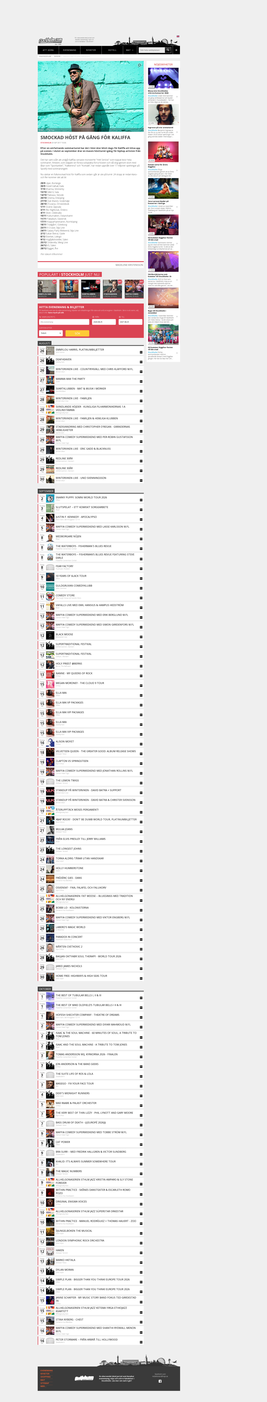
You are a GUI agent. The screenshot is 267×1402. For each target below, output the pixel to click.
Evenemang (69, 50)
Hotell (112, 50)
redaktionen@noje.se (160, 1376)
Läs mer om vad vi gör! (122, 1381)
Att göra (48, 50)
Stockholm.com (45, 56)
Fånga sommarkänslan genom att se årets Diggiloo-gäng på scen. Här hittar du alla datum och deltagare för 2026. (161, 173)
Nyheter (91, 50)
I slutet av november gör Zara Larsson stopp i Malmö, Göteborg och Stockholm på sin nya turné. (161, 209)
